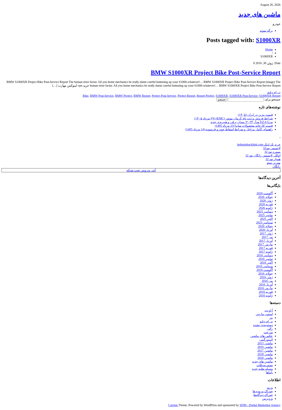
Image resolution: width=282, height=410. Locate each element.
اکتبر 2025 (266, 218)
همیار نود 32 (273, 159)
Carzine (173, 405)
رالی (270, 328)
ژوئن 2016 (266, 277)
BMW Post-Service (102, 95)
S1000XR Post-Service (243, 95)
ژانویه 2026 (266, 208)
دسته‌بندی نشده (263, 325)
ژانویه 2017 (266, 251)
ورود (270, 387)
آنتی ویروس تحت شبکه (141, 170)
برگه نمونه (266, 30)
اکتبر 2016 (266, 262)
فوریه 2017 (266, 248)
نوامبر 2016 (265, 259)
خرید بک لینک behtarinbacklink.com (258, 144)
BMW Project (123, 95)
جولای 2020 (265, 226)
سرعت (268, 332)
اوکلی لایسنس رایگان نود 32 (262, 155)
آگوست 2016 (264, 270)
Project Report (186, 95)
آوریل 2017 (266, 240)
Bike (85, 95)
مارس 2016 (265, 288)
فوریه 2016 (266, 291)
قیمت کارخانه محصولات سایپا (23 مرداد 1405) (244, 125)
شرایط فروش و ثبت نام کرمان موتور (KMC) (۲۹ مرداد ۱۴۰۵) (233, 118)
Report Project (205, 95)
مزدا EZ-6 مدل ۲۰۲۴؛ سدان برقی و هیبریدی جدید (241, 122)
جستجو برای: (272, 99)
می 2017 (267, 237)
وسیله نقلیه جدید (262, 368)
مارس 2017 (265, 244)
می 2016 (267, 280)
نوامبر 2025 (265, 215)
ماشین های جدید (259, 14)
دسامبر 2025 (265, 211)
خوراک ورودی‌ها (263, 391)
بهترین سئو (273, 162)
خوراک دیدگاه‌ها (263, 395)
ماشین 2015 (265, 343)
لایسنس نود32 (271, 148)
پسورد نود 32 (272, 151)
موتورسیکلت (264, 365)
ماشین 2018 (265, 354)
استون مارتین (264, 314)
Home (269, 49)
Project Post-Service (164, 95)
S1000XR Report (269, 95)
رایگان (276, 166)
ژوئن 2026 (266, 200)
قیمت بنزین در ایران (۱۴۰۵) (255, 114)
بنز (271, 317)
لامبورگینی (266, 339)
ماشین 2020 (265, 357)
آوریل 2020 (266, 229)
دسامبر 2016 (265, 255)
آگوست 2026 (264, 193)
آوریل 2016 (266, 284)
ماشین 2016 (265, 347)
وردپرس (267, 398)
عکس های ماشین (261, 336)
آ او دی (268, 310)
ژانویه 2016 (266, 295)
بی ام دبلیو (273, 92)
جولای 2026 (265, 197)
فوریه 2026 (266, 204)
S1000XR (268, 39)
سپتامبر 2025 (264, 222)
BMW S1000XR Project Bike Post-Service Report (215, 72)
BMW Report (142, 95)
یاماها (269, 372)
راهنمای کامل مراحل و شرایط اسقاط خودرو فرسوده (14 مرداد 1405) (229, 129)
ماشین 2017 (265, 350)
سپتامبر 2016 (264, 266)
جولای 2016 (265, 273)
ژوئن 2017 (266, 233)
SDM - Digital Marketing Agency (260, 405)
